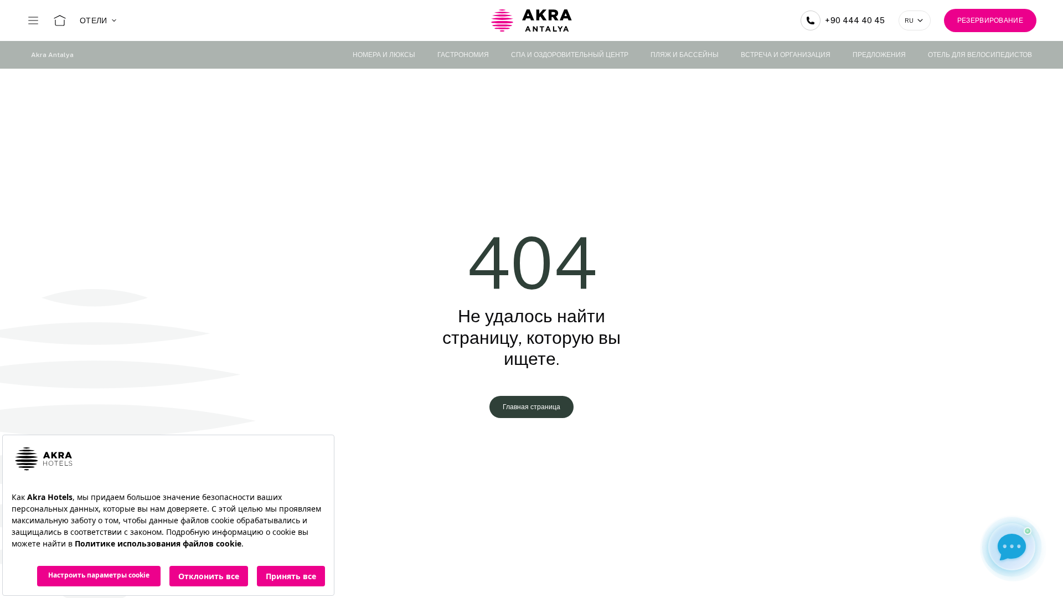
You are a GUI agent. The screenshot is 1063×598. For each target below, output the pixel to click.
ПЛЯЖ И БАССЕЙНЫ (685, 55)
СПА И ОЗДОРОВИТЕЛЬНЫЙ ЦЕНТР (569, 55)
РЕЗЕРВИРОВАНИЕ (990, 20)
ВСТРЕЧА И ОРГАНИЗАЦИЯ (785, 55)
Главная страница (531, 407)
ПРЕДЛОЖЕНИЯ (879, 55)
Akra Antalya (52, 55)
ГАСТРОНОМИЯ (463, 55)
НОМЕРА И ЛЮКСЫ (384, 55)
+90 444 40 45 (855, 20)
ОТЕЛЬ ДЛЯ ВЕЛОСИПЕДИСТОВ (980, 55)
